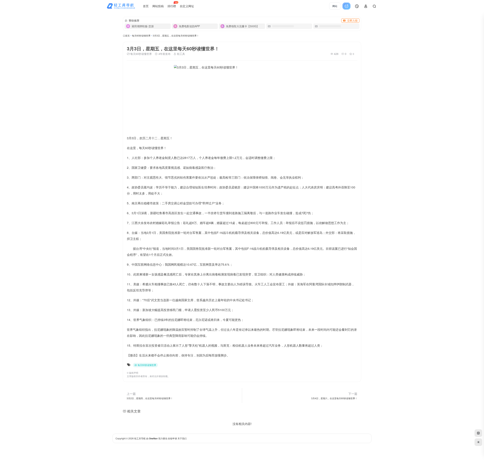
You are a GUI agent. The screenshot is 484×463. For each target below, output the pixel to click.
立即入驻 (352, 20)
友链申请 (172, 438)
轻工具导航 (140, 438)
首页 (146, 6)
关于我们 (182, 438)
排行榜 (173, 4)
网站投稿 (158, 6)
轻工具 (180, 54)
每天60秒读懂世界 (141, 35)
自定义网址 (187, 6)
